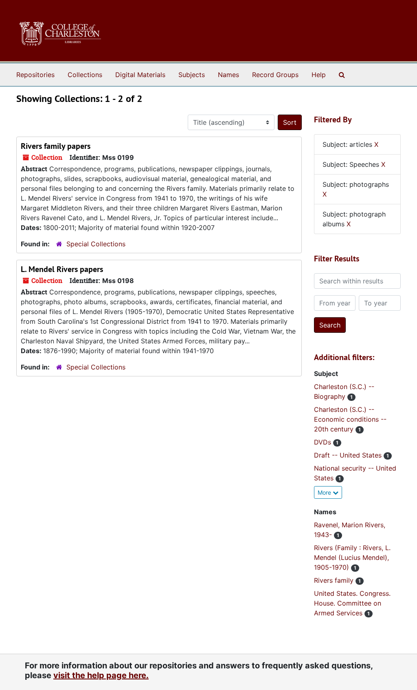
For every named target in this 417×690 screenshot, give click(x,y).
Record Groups (275, 75)
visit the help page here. (101, 675)
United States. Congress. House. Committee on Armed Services (352, 603)
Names (228, 75)
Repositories (35, 75)
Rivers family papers (55, 146)
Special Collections (95, 244)
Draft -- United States (349, 455)
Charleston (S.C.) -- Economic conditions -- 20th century (350, 419)
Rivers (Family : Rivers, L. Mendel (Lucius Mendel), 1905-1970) (352, 557)
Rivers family (335, 580)
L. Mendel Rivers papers (62, 269)
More (325, 492)
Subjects (191, 75)
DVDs (323, 442)
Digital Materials (140, 75)
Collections (85, 75)
